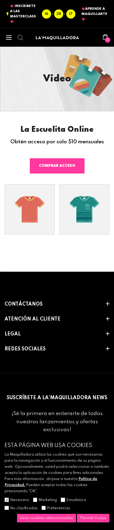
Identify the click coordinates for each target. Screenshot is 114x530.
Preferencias (58, 508)
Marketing (48, 500)
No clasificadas (24, 508)
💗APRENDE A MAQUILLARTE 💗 (94, 14)
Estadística (76, 500)
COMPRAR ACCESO (57, 166)
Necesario (19, 500)
